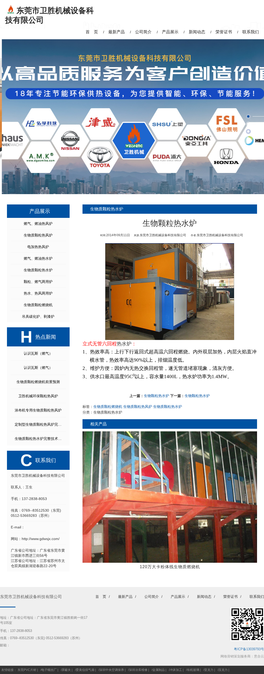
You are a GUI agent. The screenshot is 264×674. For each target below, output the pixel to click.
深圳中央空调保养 (111, 670)
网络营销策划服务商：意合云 (242, 656)
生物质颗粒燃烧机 (38, 305)
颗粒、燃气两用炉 (38, 281)
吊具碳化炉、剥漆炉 (38, 316)
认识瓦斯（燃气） (38, 353)
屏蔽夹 (66, 670)
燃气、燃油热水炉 (38, 258)
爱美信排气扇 (85, 670)
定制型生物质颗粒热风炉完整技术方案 (40, 424)
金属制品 (158, 670)
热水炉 (124, 343)
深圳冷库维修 (138, 670)
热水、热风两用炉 (38, 293)
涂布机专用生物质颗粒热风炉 (38, 410)
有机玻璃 (193, 670)
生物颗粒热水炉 (156, 396)
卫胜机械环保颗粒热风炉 (38, 396)
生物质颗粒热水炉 (38, 270)
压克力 (223, 670)
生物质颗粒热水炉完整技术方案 (40, 438)
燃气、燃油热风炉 (38, 223)
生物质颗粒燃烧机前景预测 (38, 382)
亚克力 (208, 670)
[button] (248, 116)
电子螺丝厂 (49, 670)
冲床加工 (176, 670)
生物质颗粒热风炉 (38, 235)
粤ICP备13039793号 (249, 649)
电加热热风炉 (38, 247)
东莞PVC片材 (27, 670)
